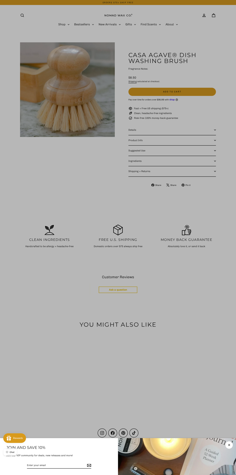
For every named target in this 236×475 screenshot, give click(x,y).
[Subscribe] (88, 465)
